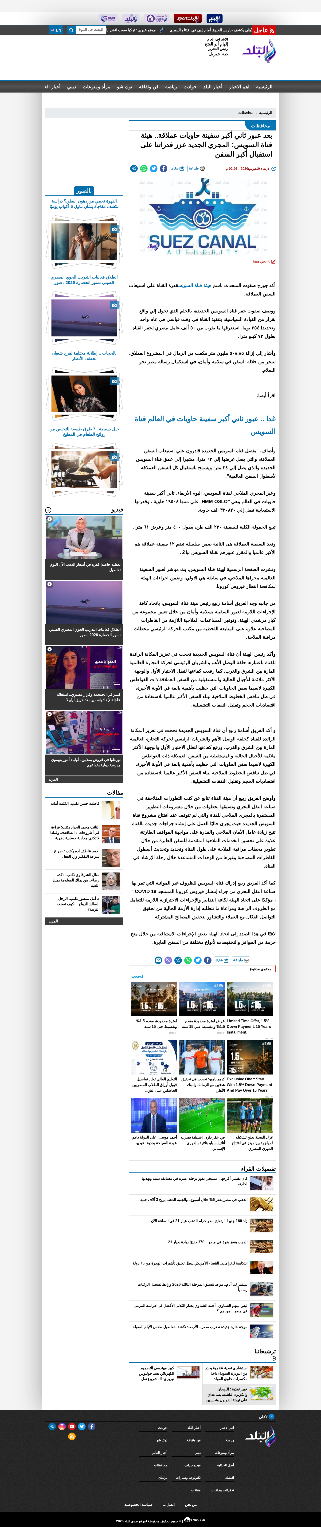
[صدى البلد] (259, 50)
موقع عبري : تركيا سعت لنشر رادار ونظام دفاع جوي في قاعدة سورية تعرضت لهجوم (185, 30)
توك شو (124, 86)
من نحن (191, 1505)
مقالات (196, 1490)
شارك (175, 168)
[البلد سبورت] (188, 18)
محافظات (246, 113)
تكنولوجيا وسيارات (188, 1477)
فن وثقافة (149, 86)
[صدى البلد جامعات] (156, 18)
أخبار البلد (213, 86)
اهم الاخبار (239, 86)
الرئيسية (264, 86)
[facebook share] (163, 168)
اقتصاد (229, 1477)
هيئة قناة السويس (194, 285)
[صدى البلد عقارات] (130, 18)
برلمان (162, 1477)
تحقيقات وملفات (222, 1490)
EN (58, 30)
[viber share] (168, 960)
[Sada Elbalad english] (107, 18)
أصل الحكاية (225, 1465)
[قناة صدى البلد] (215, 18)
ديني (71, 86)
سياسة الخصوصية (138, 1505)
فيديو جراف (192, 1465)
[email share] (134, 168)
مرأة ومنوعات (96, 86)
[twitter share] (153, 168)
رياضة (171, 86)
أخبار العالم (50, 86)
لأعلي (264, 1417)
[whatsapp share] (144, 168)
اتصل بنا (168, 1505)
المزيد (53, 779)
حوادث (190, 86)
